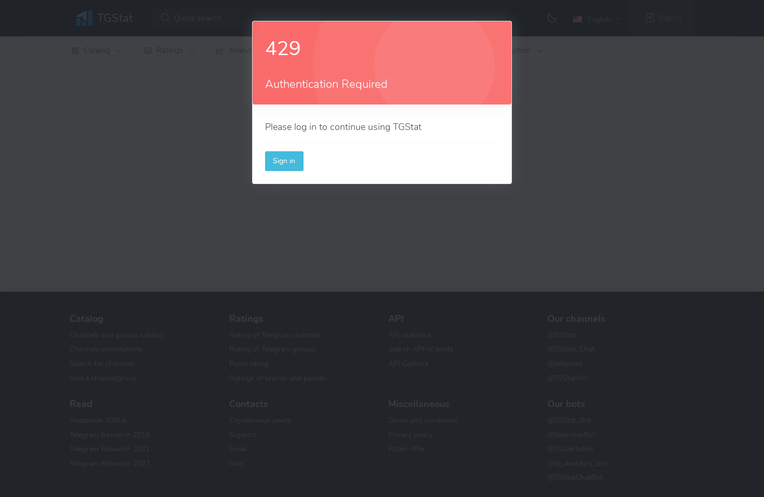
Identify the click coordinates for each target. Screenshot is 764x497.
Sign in (284, 160)
